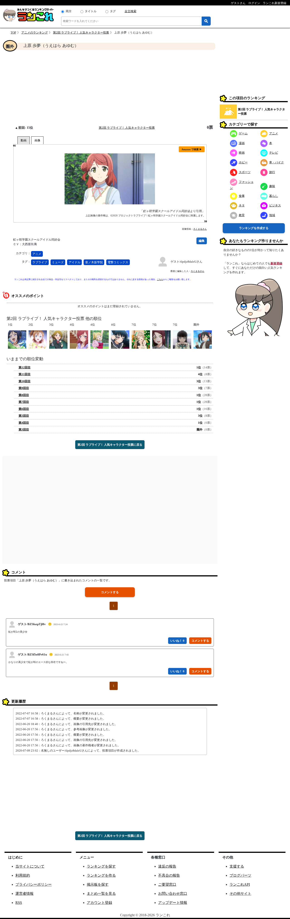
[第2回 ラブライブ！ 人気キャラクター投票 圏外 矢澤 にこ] (202, 339)
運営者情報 (24, 893)
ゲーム (243, 133)
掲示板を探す (98, 884)
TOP (13, 32)
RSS (18, 902)
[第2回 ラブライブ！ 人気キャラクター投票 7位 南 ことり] (141, 339)
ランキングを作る (101, 875)
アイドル (74, 262)
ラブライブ (39, 262)
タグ (113, 11)
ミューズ (58, 262)
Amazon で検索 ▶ (191, 149)
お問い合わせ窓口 (172, 893)
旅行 (272, 172)
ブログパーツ (240, 875)
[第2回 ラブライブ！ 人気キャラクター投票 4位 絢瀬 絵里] (99, 339)
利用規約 (22, 875)
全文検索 (130, 11)
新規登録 (276, 263)
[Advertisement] (110, 87)
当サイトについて (29, 866)
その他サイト (240, 893)
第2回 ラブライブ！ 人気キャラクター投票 (81, 32)
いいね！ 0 (177, 640)
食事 (242, 196)
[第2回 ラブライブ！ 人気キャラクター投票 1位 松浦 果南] (17, 339)
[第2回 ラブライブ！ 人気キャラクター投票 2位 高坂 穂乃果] (38, 339)
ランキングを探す (101, 866)
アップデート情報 (172, 902)
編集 (202, 240)
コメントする (110, 592)
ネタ (242, 205)
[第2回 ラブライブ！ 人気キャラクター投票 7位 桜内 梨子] (161, 339)
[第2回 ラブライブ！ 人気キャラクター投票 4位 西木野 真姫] (79, 339)
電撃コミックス (118, 262)
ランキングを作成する (253, 228)
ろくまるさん (200, 229)
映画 (242, 152)
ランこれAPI (240, 884)
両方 (69, 11)
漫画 (242, 143)
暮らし (273, 196)
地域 (272, 215)
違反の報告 (167, 866)
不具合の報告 (169, 875)
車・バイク (276, 162)
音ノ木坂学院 (94, 262)
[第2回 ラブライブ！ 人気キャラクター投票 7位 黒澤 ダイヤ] (182, 339)
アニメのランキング (34, 32)
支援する (237, 866)
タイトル (91, 11)
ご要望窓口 (167, 884)
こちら (160, 279)
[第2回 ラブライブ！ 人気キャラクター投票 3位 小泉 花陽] (58, 339)
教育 (242, 215)
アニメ (36, 254)
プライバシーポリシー (33, 884)
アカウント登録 (99, 902)
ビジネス (275, 205)
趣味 (272, 186)
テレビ (273, 152)
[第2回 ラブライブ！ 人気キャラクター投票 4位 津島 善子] (120, 339)
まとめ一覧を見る (101, 893)
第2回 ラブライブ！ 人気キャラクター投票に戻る (109, 444)
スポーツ (245, 172)
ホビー (243, 162)
